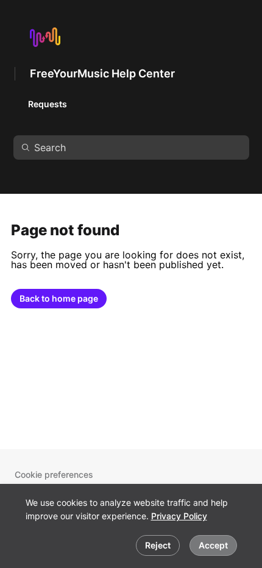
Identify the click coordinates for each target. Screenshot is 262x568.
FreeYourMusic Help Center (102, 73)
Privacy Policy (179, 516)
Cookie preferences (54, 474)
